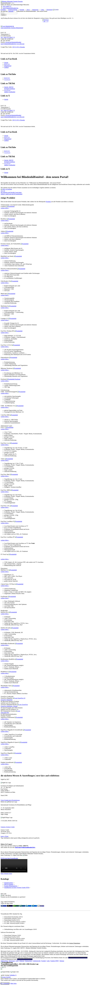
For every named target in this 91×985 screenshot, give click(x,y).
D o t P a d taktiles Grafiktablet (9, 91)
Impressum (35, 9)
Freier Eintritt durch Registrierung (10, 800)
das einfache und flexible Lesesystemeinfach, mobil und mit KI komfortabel (11, 192)
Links (42, 9)
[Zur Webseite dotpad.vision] (14, 872)
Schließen (12, 975)
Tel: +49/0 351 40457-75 (8, 37)
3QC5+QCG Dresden (18, 47)
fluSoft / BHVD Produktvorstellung (9, 87)
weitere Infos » (5, 208)
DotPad (6, 67)
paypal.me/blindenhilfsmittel (13, 42)
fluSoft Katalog (8, 882)
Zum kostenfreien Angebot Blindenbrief (12, 28)
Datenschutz (28, 961)
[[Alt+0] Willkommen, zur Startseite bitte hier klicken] (12, 1)
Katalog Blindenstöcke (10, 886)
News (28, 9)
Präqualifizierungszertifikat (13, 964)
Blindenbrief (7, 66)
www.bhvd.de (20, 44)
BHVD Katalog (9, 884)
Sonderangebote (12, 9)
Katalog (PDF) (54, 961)
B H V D (7, 64)
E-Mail (42, 906)
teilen (5, 906)
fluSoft (6, 62)
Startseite (10, 11)
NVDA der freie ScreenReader (9, 858)
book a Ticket (4, 836)
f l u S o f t (7, 79)
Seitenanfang (4, 961)
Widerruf (21, 961)
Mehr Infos (13, 983)
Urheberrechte (37, 961)
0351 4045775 (7, 6)
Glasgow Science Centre (8, 827)
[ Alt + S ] (45, 21)
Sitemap (62, 961)
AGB (17, 961)
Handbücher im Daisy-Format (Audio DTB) (17, 887)
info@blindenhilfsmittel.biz (11, 8)
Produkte (3, 9)
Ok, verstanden (5, 983)
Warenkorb (49, 9)
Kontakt (22, 9)
